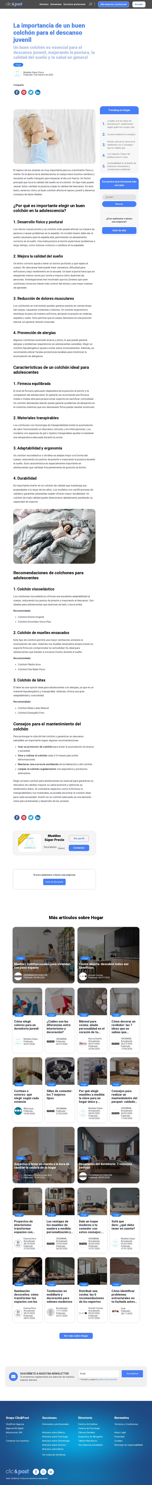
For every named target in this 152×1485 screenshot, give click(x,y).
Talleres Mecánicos (87, 1440)
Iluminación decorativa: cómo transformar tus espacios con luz (26, 1296)
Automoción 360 (14, 1432)
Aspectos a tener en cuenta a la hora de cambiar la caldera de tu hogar (41, 1165)
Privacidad (119, 1436)
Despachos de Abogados (90, 1436)
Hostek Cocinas (95, 975)
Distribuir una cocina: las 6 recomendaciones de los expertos (91, 1296)
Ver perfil (79, 838)
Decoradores (50, 847)
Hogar (18, 65)
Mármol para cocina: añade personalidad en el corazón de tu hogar (91, 1027)
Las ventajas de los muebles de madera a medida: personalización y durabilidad (59, 1227)
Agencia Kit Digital (14, 1428)
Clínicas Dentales (86, 1432)
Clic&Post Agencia (15, 1424)
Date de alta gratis (54, 882)
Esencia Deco (30, 1238)
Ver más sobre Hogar (76, 1335)
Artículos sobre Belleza (53, 1432)
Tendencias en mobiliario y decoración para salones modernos (59, 1296)
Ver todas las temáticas (54, 1454)
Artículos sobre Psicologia (55, 1436)
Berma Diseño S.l (95, 1038)
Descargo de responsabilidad (128, 1445)
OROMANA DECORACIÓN (35, 975)
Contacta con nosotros (17, 1440)
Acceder (139, 4)
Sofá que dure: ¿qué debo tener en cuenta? (123, 1225)
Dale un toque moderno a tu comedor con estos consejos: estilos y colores (90, 1227)
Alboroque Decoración (29, 1108)
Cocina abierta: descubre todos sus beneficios (104, 965)
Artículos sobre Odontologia (56, 1440)
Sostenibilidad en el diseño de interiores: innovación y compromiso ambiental (121, 166)
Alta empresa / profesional (113, 4)
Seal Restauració (126, 1308)
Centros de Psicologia (89, 1428)
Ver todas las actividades (90, 1445)
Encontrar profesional (74, 4)
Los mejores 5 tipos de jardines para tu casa (118, 155)
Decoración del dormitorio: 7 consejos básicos (105, 1165)
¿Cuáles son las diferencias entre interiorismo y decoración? (59, 1027)
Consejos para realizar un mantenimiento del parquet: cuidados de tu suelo (124, 1096)
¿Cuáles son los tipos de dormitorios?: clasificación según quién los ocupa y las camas (120, 124)
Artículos (44, 4)
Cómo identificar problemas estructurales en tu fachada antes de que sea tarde (123, 1296)
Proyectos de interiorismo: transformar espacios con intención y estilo (26, 1227)
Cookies (118, 1440)
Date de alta (119, 230)
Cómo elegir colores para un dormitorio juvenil (26, 1025)
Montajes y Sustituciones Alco (38, 1175)
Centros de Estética (88, 1424)
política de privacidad (107, 1379)
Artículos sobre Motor (53, 1449)
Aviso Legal (120, 1432)
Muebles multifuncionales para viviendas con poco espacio (42, 965)
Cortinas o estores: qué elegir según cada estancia (26, 1096)
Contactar (79, 847)
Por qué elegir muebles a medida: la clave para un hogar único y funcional (92, 1096)
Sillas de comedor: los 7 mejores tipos (59, 1094)
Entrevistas (56, 4)
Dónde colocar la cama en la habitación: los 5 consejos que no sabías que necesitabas (121, 145)
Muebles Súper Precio (33, 72)
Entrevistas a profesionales (55, 1424)
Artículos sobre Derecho (54, 1445)
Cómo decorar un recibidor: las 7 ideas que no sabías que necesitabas (123, 1027)
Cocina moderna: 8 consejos (121, 134)
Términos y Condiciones (126, 1424)
